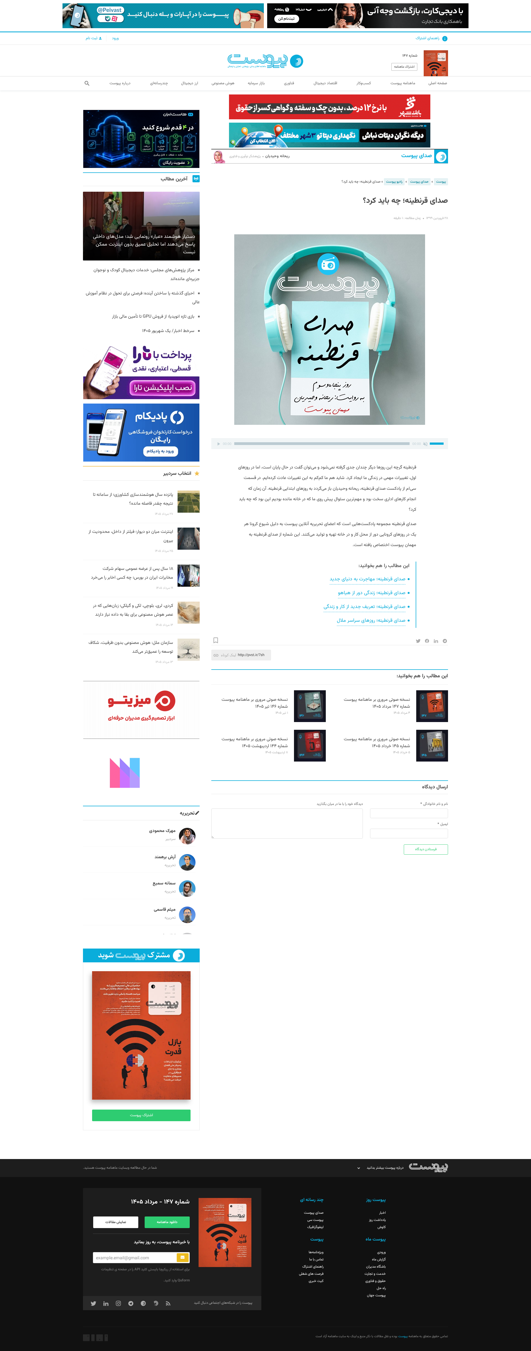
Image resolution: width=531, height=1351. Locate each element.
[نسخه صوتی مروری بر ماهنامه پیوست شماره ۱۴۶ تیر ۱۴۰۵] (310, 721)
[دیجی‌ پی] (367, 15)
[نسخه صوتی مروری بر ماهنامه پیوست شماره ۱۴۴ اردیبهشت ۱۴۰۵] (310, 760)
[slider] (437, 443)
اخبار (382, 1213)
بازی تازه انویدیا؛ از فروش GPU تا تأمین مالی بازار (153, 316)
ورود (115, 38)
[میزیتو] (141, 710)
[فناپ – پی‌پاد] (141, 433)
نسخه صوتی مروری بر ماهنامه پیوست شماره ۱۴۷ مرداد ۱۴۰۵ (377, 703)
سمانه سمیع (164, 883)
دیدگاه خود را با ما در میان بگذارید (340, 804)
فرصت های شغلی (311, 1274)
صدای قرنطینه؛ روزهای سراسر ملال (371, 621)
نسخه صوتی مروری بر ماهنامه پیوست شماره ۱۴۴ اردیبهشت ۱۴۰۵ (255, 743)
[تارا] (141, 370)
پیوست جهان (376, 1295)
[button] (87, 83)
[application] (329, 443)
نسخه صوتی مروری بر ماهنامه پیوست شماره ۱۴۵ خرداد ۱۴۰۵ (377, 743)
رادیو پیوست (394, 181)
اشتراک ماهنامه (404, 66)
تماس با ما (316, 1259)
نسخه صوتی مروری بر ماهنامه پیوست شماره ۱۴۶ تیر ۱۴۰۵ (255, 703)
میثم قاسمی (165, 909)
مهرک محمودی (162, 831)
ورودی (381, 1252)
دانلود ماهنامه (167, 1222)
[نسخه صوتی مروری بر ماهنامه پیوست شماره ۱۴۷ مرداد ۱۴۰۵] (432, 721)
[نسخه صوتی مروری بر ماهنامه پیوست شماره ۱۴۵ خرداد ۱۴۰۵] (432, 760)
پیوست (441, 181)
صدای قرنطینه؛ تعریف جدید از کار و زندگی (364, 607)
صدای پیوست (416, 156)
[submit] (183, 1257)
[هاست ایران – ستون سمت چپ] (141, 139)
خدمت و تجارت (375, 1274)
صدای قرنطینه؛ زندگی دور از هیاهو (371, 593)
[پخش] (218, 443)
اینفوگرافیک (315, 1227)
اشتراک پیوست (141, 1115)
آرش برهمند (165, 857)
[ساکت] (425, 443)
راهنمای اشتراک (427, 38)
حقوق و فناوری (375, 1281)
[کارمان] (141, 772)
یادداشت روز (377, 1220)
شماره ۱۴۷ (409, 56)
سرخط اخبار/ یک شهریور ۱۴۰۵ (168, 331)
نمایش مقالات (115, 1222)
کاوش (382, 1227)
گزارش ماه (379, 1259)
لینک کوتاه (228, 655)
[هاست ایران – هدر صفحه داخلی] (329, 135)
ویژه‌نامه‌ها (316, 1252)
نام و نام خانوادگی (435, 804)
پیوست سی (315, 1220)
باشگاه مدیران (376, 1267)
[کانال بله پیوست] (163, 15)
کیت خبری (316, 1281)
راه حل (381, 1288)
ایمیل (444, 824)
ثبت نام (92, 38)
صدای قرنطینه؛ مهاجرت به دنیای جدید (367, 579)
